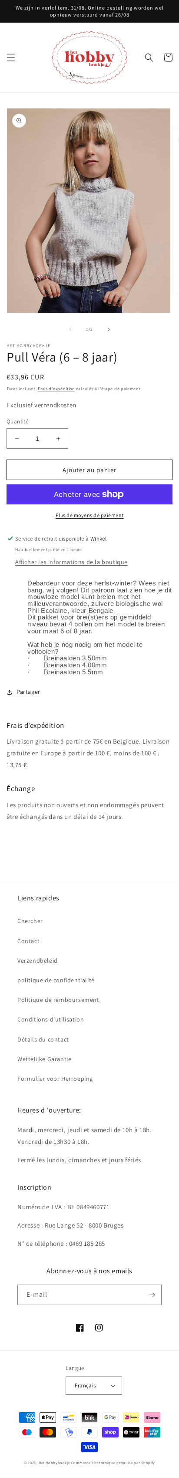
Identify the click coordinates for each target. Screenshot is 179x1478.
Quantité (17, 421)
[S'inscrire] (151, 1295)
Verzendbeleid (37, 960)
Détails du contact (43, 1039)
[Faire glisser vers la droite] (108, 329)
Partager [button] (28, 692)
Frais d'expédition (56, 389)
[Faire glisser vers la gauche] (70, 329)
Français (85, 1385)
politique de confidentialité (56, 980)
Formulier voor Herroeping (55, 1078)
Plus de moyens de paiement (90, 515)
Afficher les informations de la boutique (71, 562)
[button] (10, 57)
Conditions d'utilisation (50, 1019)
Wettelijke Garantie (44, 1059)
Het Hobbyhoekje (54, 1462)
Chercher (30, 921)
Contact (28, 941)
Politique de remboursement (58, 1000)
